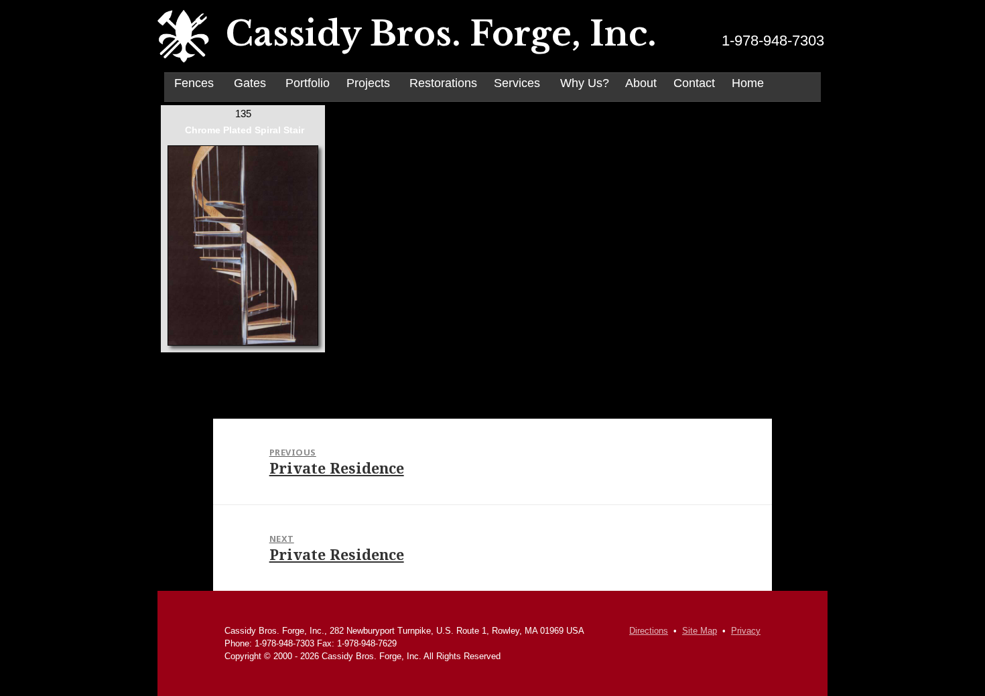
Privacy (746, 631)
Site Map (699, 631)
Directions (648, 631)
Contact (694, 83)
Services (517, 83)
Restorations (443, 83)
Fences (194, 83)
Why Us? (584, 83)
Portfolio (307, 83)
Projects (368, 83)
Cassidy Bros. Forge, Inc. (441, 34)
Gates (250, 83)
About (641, 83)
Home (748, 83)
